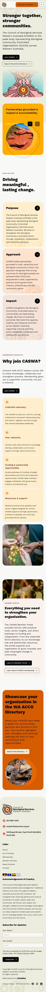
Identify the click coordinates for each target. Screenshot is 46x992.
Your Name (8, 930)
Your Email (8, 941)
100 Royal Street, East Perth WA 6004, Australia (23, 833)
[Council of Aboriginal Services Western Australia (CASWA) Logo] (4, 4)
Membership (8, 857)
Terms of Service (23, 953)
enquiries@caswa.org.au (17, 826)
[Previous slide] (30, 124)
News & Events (9, 864)
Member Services (10, 861)
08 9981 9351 (12, 820)
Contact (6, 868)
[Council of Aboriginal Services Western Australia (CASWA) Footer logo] (18, 809)
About (5, 850)
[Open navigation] (41, 4)
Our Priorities (8, 853)
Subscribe (9, 959)
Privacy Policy (8, 953)
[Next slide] (37, 124)
